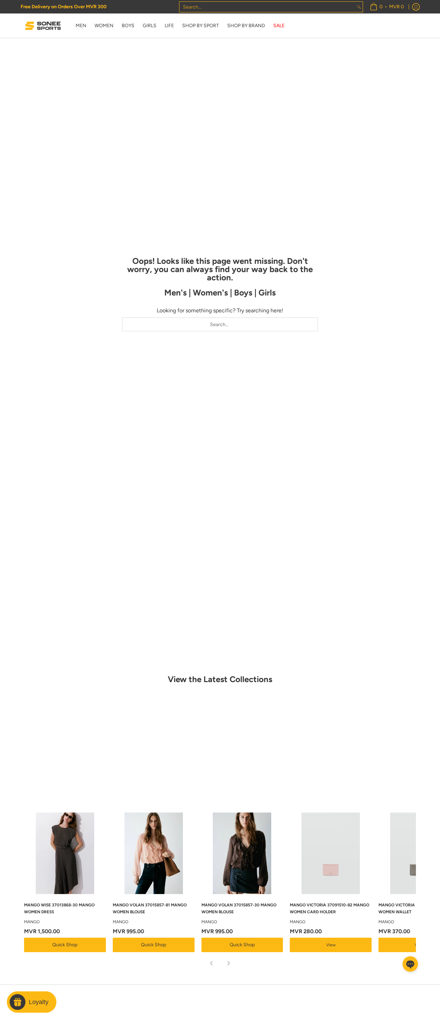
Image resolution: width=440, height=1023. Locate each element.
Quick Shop (64, 945)
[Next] (228, 963)
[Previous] (211, 963)
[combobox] (267, 7)
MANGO (32, 921)
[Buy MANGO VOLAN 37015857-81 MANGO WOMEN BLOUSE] (154, 853)
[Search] (359, 7)
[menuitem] (387, 6)
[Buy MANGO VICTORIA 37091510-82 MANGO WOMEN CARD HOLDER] (331, 853)
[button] (410, 964)
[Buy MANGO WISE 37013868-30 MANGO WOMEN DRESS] (65, 853)
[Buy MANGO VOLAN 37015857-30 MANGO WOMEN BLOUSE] (242, 853)
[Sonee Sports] (43, 26)
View (331, 945)
